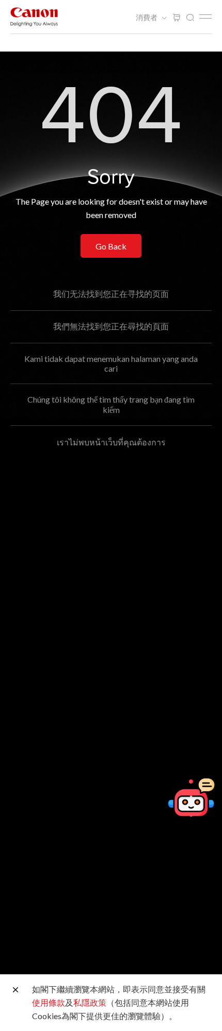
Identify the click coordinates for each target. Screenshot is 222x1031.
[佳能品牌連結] (34, 16)
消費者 (147, 17)
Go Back (111, 246)
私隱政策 (89, 1002)
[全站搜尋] (190, 17)
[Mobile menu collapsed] (205, 16)
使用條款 (48, 1002)
